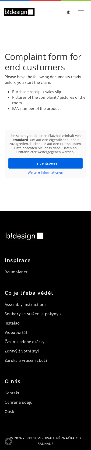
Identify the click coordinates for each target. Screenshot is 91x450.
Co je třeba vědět (29, 292)
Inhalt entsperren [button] (46, 163)
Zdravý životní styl (22, 351)
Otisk (9, 411)
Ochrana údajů (19, 402)
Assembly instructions (26, 304)
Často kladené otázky (25, 341)
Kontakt (12, 393)
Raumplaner (16, 271)
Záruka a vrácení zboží (26, 360)
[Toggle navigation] (81, 12)
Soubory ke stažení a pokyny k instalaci (33, 318)
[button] (8, 441)
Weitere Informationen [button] (45, 172)
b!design (33, 438)
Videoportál (16, 332)
